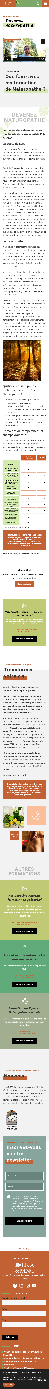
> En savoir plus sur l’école (15, 775)
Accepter (8, 1385)
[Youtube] (34, 1288)
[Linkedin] (21, 1288)
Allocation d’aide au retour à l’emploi (20, 1361)
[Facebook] (15, 1288)
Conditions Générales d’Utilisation (19, 1368)
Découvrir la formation (24, 639)
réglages (42, 1380)
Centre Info (9, 1365)
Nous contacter (24, 584)
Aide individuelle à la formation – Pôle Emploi (24, 1358)
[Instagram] (28, 1288)
